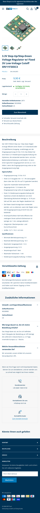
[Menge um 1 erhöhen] (26, 94)
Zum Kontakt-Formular (20, 419)
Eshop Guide (19, 509)
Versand (28, 81)
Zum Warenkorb (20, 112)
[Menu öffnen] (3, 9)
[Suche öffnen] (27, 9)
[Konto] (32, 9)
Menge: (4, 94)
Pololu (4, 71)
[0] (35, 9)
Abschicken (9, 480)
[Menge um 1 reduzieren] (15, 94)
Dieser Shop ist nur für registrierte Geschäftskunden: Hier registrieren (20, 3)
